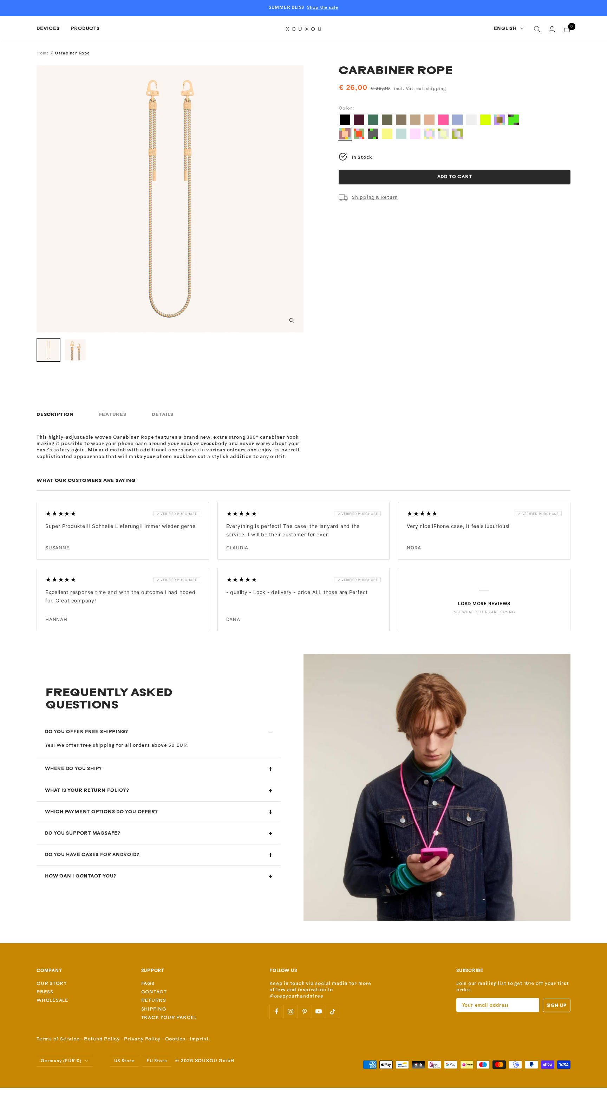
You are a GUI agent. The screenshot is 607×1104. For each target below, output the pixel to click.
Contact (154, 992)
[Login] (552, 29)
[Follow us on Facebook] (276, 1012)
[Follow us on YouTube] (319, 1012)
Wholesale (52, 1000)
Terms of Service (58, 1039)
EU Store (156, 1061)
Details (162, 414)
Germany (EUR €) (61, 1061)
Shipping (154, 1009)
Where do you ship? (73, 768)
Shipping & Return (375, 197)
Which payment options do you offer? (101, 812)
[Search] (537, 29)
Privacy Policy (142, 1039)
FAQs (148, 983)
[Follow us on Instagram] (290, 1012)
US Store (124, 1061)
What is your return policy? (87, 790)
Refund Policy (102, 1039)
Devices (48, 28)
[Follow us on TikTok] (333, 1012)
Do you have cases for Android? (92, 855)
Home (43, 53)
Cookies (175, 1039)
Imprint (199, 1039)
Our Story (52, 983)
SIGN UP (557, 1005)
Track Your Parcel (169, 1017)
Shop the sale (322, 8)
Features (112, 414)
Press (45, 992)
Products (85, 28)
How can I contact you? (80, 876)
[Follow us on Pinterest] (305, 1012)
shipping (436, 89)
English (505, 28)
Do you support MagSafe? (82, 833)
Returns (153, 1000)
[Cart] (566, 29)
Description (55, 414)
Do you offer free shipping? (86, 732)
